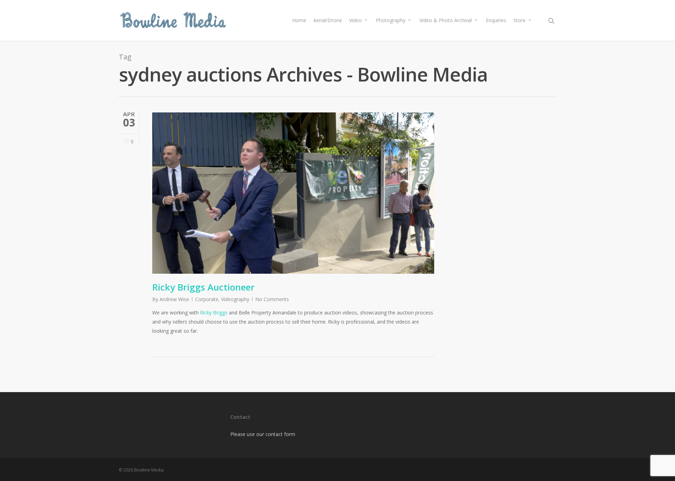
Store (519, 20)
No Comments (272, 299)
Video (355, 20)
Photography (390, 20)
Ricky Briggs (213, 312)
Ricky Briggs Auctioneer (203, 287)
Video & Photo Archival (445, 20)
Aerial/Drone (327, 20)
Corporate (206, 299)
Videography (235, 299)
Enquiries (496, 20)
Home (299, 20)
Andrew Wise (174, 299)
